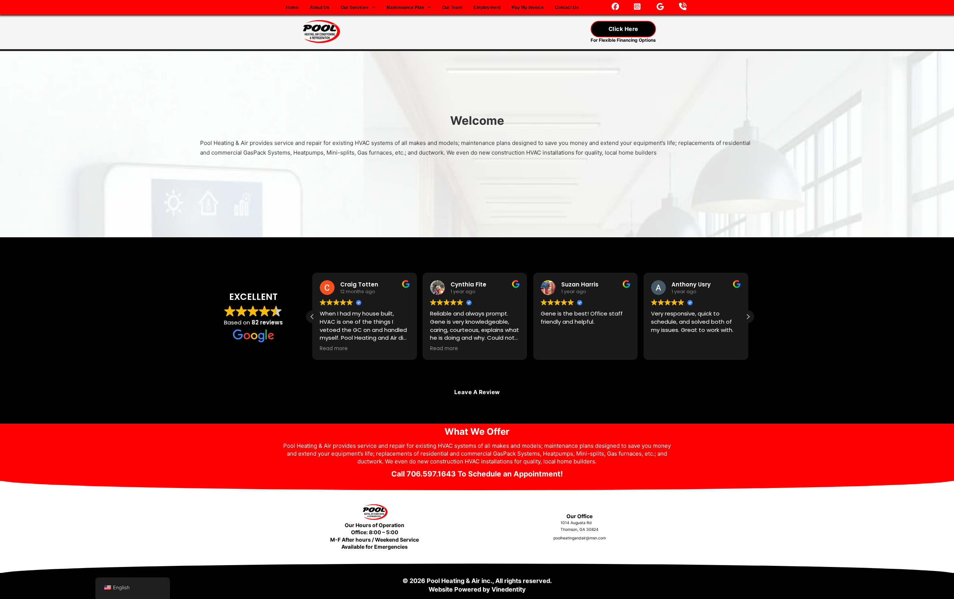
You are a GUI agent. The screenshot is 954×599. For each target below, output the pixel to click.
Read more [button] (334, 348)
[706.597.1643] (682, 7)
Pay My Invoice (528, 7)
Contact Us (567, 7)
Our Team (452, 7)
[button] (748, 316)
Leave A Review (477, 392)
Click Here (623, 28)
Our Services (355, 7)
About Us (319, 7)
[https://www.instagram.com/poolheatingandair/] (637, 7)
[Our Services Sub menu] (373, 7)
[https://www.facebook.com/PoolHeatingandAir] (615, 7)
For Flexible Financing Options (623, 40)
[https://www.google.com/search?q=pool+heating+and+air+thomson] (660, 7)
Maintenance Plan (405, 7)
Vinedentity (509, 589)
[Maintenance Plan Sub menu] (429, 7)
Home (292, 7)
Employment (487, 7)
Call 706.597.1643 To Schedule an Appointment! (477, 473)
